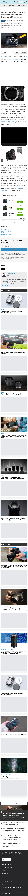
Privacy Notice (18, 254)
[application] (14, 135)
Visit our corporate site (7, 855)
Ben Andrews (9, 20)
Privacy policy (4, 870)
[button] (1, 2)
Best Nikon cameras (6, 231)
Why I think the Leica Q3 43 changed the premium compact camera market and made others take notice (14, 830)
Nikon (3, 56)
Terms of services (16, 253)
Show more (22, 218)
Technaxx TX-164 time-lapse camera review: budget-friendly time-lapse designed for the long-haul (13, 837)
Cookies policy (5, 873)
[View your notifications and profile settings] (14, 2)
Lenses (8, 8)
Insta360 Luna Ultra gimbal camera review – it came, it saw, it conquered (15, 823)
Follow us (17, 52)
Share (4, 52)
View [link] (20, 202)
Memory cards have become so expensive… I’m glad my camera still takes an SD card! (14, 844)
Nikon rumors (5, 229)
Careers (3, 884)
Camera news (11, 5)
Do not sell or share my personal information (11, 887)
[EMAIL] (8, 276)
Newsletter (24, 52)
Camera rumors (21, 5)
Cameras (3, 8)
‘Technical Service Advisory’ (13, 59)
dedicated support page (7, 121)
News (3, 20)
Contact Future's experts (7, 867)
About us (3, 879)
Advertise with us (5, 876)
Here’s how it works (9, 31)
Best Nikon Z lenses (6, 234)
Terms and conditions (6, 864)
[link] (5, 200)
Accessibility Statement (7, 881)
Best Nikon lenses (6, 233)
